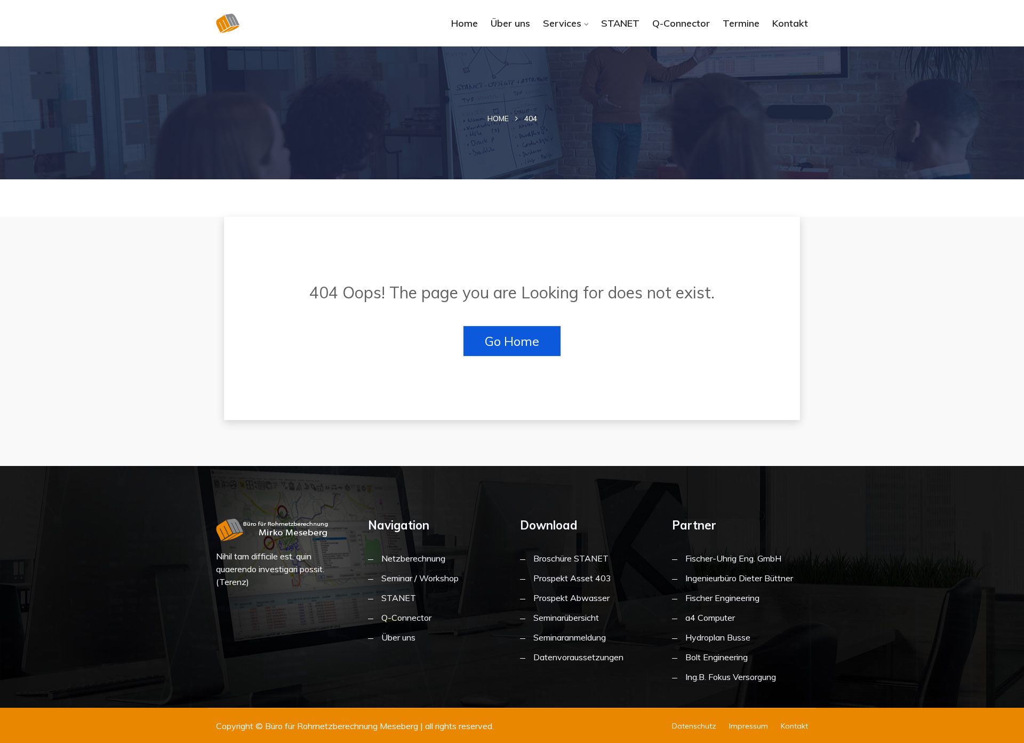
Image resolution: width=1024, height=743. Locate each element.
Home (464, 23)
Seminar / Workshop (420, 578)
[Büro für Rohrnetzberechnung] (284, 23)
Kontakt (790, 23)
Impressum (748, 726)
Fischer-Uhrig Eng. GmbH (733, 558)
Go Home (512, 341)
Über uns (510, 23)
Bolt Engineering (716, 657)
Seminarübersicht (566, 617)
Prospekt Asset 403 (572, 578)
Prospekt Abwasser (571, 597)
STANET (620, 23)
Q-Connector (681, 23)
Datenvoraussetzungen (578, 657)
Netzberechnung (413, 558)
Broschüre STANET (571, 558)
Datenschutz (694, 726)
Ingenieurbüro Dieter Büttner (739, 578)
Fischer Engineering (722, 597)
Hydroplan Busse (717, 637)
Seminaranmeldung (569, 637)
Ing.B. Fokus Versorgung (730, 676)
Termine (741, 23)
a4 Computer (710, 617)
